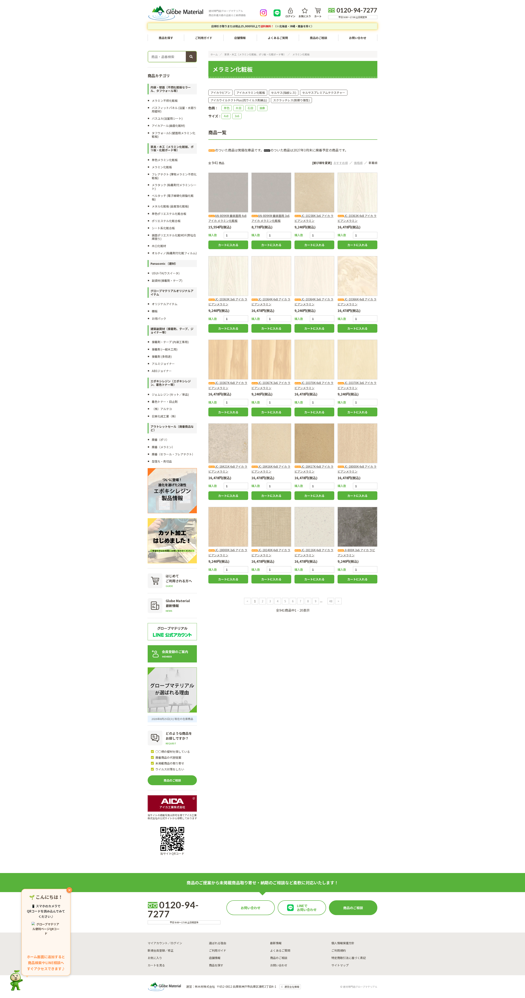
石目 (250, 108)
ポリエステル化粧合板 (166, 221)
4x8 (226, 116)
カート (318, 15)
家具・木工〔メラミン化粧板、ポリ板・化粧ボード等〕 (255, 54)
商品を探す (216, 965)
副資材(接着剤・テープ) (167, 280)
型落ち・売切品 (162, 461)
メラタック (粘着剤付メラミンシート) (174, 186)
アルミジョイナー (163, 364)
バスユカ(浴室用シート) (167, 118)
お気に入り (305, 15)
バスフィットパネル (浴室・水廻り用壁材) (174, 109)
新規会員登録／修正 (160, 950)
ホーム (214, 54)
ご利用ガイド (203, 38)
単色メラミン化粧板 (165, 160)
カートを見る (156, 965)
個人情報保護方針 (342, 943)
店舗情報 (240, 38)
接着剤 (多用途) (162, 356)
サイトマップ (340, 965)
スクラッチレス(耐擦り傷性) (291, 100)
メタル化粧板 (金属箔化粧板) (170, 206)
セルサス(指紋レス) (283, 93)
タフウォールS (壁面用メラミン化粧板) (173, 135)
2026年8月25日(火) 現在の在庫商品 (172, 719)
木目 (238, 108)
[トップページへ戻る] (176, 13)
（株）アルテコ (162, 409)
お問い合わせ (357, 38)
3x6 (237, 116)
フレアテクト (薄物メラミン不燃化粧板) (174, 176)
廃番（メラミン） (163, 447)
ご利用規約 (338, 950)
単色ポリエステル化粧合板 (169, 214)
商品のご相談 (318, 38)
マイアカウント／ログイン (165, 943)
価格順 (358, 163)
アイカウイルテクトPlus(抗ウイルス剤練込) (239, 100)
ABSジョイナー (162, 371)
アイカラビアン (220, 93)
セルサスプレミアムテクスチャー (323, 93)
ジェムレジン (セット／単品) (170, 394)
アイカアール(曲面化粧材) (168, 126)
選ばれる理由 (217, 943)
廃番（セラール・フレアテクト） (173, 454)
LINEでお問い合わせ (307, 907)
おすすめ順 (340, 163)
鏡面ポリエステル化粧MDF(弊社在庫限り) (174, 237)
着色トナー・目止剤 (165, 402)
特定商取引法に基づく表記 (348, 958)
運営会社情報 (291, 986)
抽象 (262, 108)
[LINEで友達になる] (277, 13)
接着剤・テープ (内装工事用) (170, 342)
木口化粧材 (159, 246)
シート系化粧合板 (163, 228)
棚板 (155, 311)
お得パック (159, 318)
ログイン (290, 15)
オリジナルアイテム (164, 304)
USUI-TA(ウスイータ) (165, 273)
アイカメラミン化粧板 (250, 93)
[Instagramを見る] (263, 13)
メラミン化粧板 (301, 54)
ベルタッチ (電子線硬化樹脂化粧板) (173, 197)
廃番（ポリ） (160, 440)
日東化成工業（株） (165, 416)
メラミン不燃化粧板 (165, 101)
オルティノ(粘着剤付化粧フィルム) (174, 253)
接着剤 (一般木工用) (164, 349)
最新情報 (276, 943)
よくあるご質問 (278, 38)
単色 (226, 108)
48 (330, 601)
